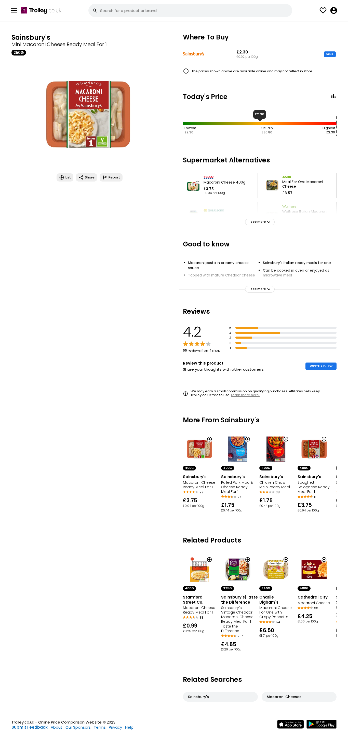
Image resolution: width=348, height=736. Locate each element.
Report (114, 177)
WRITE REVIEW (321, 366)
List (68, 177)
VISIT (329, 54)
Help (129, 727)
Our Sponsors (78, 727)
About (56, 727)
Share (90, 177)
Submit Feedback (29, 727)
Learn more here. (245, 395)
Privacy (115, 727)
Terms (100, 727)
